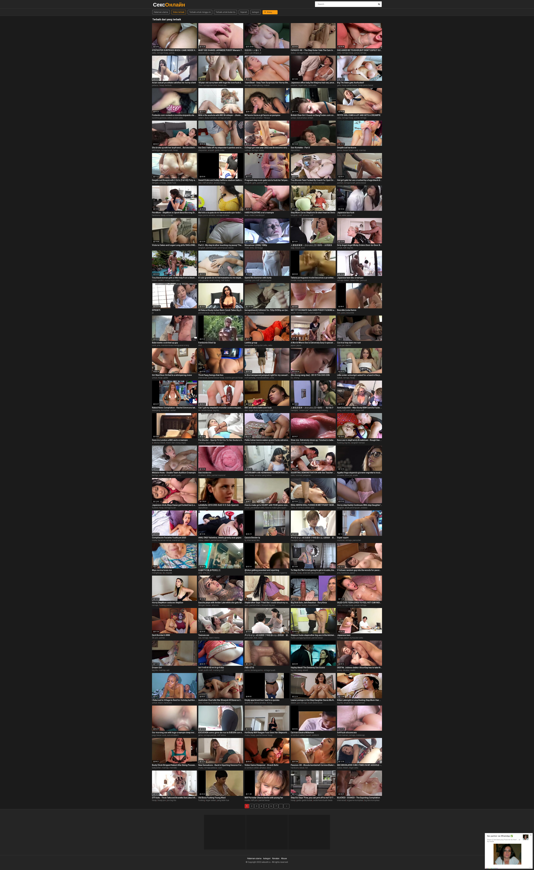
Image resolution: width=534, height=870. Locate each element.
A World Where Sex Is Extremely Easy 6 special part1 (313, 343)
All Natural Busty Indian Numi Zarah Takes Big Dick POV (220, 310)
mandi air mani (178, 540)
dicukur (346, 670)
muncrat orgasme (279, 573)
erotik (247, 313)
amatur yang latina (263, 475)
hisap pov (162, 800)
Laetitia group (251, 343)
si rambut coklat (303, 508)
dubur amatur (211, 118)
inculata (340, 475)
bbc (258, 540)
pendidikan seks (257, 508)
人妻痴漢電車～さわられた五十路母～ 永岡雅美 (311, 245)
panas (172, 53)
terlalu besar (206, 410)
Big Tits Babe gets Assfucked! (350, 83)
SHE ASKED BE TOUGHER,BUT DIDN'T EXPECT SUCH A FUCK (359, 50)
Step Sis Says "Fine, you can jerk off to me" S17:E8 (313, 798)
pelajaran (307, 475)
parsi (343, 313)
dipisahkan (295, 150)
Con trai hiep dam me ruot (349, 343)
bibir (298, 443)
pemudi (363, 280)
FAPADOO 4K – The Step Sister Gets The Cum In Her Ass (313, 50)
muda (247, 800)
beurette (350, 313)
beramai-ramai (164, 540)
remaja (248, 85)
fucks (293, 638)
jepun (247, 53)
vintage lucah (269, 670)
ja (153, 313)
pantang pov (265, 280)
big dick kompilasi (372, 800)
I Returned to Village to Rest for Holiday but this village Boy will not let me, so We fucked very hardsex (174, 700)
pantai (162, 638)
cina (204, 573)
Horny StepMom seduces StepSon (167, 602)
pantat (340, 183)
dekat (293, 443)
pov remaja (302, 703)
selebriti (315, 735)
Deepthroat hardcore (346, 148)
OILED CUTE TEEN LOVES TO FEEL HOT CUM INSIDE (359, 602)
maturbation (313, 605)
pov (156, 638)
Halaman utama (161, 12)
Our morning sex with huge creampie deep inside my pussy (174, 732)
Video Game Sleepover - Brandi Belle (261, 765)
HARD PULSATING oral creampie (259, 212)
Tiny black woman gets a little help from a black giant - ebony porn (174, 278)
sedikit (161, 280)
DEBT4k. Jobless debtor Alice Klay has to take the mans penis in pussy (359, 667)
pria (158, 345)
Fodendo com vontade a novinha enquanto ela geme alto (174, 115)
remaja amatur (224, 118)
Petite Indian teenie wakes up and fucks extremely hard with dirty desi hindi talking (267, 440)
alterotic (215, 605)
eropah (211, 150)
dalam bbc (354, 280)
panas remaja (360, 53)
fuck (339, 215)
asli (167, 670)
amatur (259, 118)
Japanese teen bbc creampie (350, 278)
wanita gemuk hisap (234, 378)
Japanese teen (343, 635)
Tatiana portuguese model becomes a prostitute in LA (313, 278)
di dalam (202, 475)
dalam (201, 118)
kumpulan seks (260, 345)
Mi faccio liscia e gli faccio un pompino (262, 115)
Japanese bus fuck (345, 212)
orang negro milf (266, 410)
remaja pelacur (210, 768)
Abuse (284, 858)
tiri (199, 410)
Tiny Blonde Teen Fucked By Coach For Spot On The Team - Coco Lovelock (313, 180)
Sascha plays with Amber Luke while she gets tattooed (220, 602)
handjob (294, 410)
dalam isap (210, 443)
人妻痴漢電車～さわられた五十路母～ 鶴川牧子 (312, 408)
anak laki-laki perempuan (314, 573)
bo (292, 378)
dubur (293, 53)
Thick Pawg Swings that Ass (210, 375)
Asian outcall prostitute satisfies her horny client (174, 83)
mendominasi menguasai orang (175, 345)
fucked (155, 508)
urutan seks (178, 118)
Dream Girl (157, 667)
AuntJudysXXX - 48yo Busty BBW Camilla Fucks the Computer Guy (359, 408)
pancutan (357, 540)
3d (153, 638)
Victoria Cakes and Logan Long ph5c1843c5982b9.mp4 (174, 245)
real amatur (302, 118)
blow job (348, 475)
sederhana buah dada (322, 800)
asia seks (312, 85)
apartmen (249, 703)
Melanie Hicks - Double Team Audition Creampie (174, 473)
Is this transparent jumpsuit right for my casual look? (267, 375)
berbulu (168, 85)
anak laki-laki (164, 475)
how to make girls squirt (275, 508)
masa (211, 53)
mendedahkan (262, 378)
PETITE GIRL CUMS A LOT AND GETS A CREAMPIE (358, 115)
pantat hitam (255, 605)
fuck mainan (342, 735)
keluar (293, 573)
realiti (352, 670)
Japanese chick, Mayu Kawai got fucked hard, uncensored (174, 505)
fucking (340, 443)
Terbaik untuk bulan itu (225, 12)
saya (200, 215)
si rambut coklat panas (221, 703)
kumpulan (249, 345)
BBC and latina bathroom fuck (258, 408)
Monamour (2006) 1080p (256, 245)
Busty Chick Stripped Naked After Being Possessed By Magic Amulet (174, 765)
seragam (220, 443)
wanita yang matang (319, 410)
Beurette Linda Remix (346, 310)
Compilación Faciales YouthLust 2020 (169, 537)
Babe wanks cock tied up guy (165, 343)
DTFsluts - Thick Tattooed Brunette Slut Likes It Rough (174, 798)
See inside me (204, 473)
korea (252, 313)
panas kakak (314, 53)
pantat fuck (262, 183)
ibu (164, 573)
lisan (247, 215)
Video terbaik (178, 12)
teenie (247, 443)
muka (261, 150)
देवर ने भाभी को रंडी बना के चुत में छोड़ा (211, 667)
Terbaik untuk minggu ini (200, 12)
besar (297, 248)
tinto (252, 248)
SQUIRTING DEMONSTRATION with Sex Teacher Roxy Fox (313, 473)
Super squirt (342, 537)
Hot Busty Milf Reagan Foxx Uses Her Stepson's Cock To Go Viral (267, 732)
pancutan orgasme (262, 573)
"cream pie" (304, 410)
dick (255, 638)
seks (154, 53)
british (310, 118)
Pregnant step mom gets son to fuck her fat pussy (267, 180)
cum (247, 475)
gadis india (219, 150)
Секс (160, 4)
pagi (154, 735)
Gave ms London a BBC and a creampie (170, 440)
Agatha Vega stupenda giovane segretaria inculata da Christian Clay (359, 473)
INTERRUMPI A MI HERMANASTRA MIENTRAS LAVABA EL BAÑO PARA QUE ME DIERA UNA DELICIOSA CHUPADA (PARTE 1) (267, 473)
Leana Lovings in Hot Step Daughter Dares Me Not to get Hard (313, 700)
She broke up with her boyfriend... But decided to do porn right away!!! (174, 148)
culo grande (203, 280)
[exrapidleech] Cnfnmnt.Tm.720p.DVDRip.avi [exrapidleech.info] (267, 310)
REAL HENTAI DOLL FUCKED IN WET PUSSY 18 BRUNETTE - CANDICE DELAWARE (313, 505)
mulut (252, 215)
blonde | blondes (305, 183)
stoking (201, 443)
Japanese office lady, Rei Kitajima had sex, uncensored (313, 83)
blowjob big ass (268, 605)
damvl (348, 345)
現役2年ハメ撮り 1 (253, 50)
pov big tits (171, 800)
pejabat (294, 85)
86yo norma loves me (162, 570)
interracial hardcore (311, 280)
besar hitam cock (350, 150)
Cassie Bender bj (252, 537)
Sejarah (243, 12)
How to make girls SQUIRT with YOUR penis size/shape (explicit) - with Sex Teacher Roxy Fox (267, 505)
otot (200, 345)
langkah (248, 183)
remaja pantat (210, 735)
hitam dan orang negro (176, 443)
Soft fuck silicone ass (347, 732)
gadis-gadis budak (304, 800)
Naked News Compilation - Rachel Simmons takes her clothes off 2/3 (174, 408)
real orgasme (315, 313)
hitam (154, 280)
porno (339, 150)
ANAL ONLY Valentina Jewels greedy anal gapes (219, 537)
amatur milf (308, 215)
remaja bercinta (210, 85)
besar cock (161, 735)
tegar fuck (253, 410)
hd (306, 768)
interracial (202, 378)
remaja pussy (307, 443)
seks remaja (250, 118)
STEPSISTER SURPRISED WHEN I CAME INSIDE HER (174, 50)
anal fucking (214, 280)
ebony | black (159, 443)
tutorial (299, 475)
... (281, 806)
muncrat (341, 540)
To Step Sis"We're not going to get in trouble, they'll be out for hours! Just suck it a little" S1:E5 (313, 570)
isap (292, 248)
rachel (173, 410)
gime (200, 735)
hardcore (156, 215)
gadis (165, 378)
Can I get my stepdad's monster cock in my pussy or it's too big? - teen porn (220, 408)
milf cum (346, 410)
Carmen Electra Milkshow (302, 732)
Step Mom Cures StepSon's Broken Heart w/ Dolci (313, 212)
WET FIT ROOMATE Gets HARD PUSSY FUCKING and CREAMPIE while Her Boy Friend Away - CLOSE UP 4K (313, 310)
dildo (209, 475)
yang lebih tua (223, 800)
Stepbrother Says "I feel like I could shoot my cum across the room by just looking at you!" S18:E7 (267, 602)
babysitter (156, 768)
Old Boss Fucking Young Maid (212, 798)
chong (296, 378)
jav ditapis (254, 53)
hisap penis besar (349, 85)
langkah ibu (349, 703)
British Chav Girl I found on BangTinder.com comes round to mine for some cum (313, 115)
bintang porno (257, 670)
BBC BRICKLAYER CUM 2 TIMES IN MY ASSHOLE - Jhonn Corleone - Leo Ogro (359, 765)
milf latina (221, 735)
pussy (339, 670)
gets (339, 85)
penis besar (361, 183)
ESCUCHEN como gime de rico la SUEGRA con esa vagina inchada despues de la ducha (220, 732)
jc (260, 53)
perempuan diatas (225, 248)
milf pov (254, 800)
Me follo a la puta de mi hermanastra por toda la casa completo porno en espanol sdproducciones (220, 212)
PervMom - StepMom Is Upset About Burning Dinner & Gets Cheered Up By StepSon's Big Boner (174, 212)
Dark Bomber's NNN (161, 635)
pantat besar (204, 313)
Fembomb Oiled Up (207, 343)
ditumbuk (249, 573)
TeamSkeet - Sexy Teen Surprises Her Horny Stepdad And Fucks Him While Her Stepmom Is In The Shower (267, 83)
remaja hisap (162, 53)
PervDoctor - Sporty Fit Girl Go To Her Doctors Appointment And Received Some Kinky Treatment (220, 440)
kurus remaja (318, 183)
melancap (360, 735)
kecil (269, 768)
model (293, 280)
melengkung (257, 85)
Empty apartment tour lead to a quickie (262, 700)
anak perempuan (352, 508)
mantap (362, 150)
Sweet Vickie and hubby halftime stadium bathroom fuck (220, 180)
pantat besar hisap (216, 378)
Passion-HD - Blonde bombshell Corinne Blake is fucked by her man (313, 765)
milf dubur (225, 280)
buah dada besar (315, 703)
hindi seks (269, 443)
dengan (155, 183)
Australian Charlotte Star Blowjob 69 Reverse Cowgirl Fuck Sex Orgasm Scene (220, 700)
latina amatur (260, 703)
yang (339, 410)
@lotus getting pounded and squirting (262, 570)
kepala (169, 573)
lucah (293, 313)
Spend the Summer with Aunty (258, 278)
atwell (305, 670)
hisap (161, 85)
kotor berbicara (257, 443)
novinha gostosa (159, 118)
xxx (199, 638)
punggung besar (303, 638)
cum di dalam (173, 735)
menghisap (309, 540)
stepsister (202, 150)
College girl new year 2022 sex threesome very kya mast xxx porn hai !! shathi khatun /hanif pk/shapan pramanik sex (267, 148)
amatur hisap (219, 183)
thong (269, 703)
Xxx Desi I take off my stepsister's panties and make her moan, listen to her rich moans (220, 148)
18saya (267, 118)
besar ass (222, 85)
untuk (217, 53)
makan (267, 85)
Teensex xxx (203, 635)
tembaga (259, 248)
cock (154, 345)
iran (338, 313)
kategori (255, 12)
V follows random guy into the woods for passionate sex (359, 570)
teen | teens (214, 638)
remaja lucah (166, 150)
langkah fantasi (358, 443)
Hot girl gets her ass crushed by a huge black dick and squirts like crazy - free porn (359, 180)
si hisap (163, 183)
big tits (350, 248)
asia (312, 508)
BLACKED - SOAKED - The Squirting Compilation (358, 798)
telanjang (156, 410)
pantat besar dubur (219, 540)
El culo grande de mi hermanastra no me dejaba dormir (220, 278)
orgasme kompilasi (355, 800)
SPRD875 (156, 310)
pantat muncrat (218, 475)
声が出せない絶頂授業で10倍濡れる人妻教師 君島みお (313, 537)
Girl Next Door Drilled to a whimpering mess (172, 375)
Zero (200, 85)
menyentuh (360, 703)
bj (245, 540)
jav (343, 345)
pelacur (155, 85)
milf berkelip (250, 378)
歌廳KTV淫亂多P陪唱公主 (209, 570)
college (248, 150)
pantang (260, 313)
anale (355, 475)
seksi (169, 118)
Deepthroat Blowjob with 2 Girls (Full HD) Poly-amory (174, 180)
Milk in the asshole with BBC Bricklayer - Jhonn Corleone (220, 115)
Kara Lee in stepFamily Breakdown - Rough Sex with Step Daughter (359, 440)
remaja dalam (343, 280)
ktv (208, 573)
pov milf (255, 280)
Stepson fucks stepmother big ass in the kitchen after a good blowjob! (313, 635)
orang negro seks (172, 280)
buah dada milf (357, 410)
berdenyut (259, 215)
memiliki (173, 768)
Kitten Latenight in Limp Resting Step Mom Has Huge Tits (359, 700)
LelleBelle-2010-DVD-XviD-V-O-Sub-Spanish (218, 505)
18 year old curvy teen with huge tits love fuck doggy (220, 83)
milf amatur (207, 183)
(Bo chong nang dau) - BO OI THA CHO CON (310, 375)
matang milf (218, 670)
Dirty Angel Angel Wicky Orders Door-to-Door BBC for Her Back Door (359, 245)
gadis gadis (176, 475)
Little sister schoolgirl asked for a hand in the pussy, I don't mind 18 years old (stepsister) (359, 375)
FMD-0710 (249, 667)
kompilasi (165, 410)
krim (303, 248)
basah (308, 735)
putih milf (208, 670)
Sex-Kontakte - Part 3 (300, 148)
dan (200, 183)
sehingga (156, 150)
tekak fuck (171, 183)
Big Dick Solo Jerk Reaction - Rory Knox (309, 602)
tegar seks (302, 85)
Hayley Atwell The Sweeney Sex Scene (308, 667)
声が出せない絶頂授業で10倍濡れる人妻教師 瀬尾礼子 (267, 635)
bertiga (255, 150)
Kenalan (275, 858)
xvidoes (364, 508)
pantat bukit (211, 248)
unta (272, 378)
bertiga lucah (170, 508)
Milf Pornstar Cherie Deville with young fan (264, 798)
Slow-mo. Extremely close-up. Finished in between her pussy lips (313, 440)
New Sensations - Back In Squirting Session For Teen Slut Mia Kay (220, 765)
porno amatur (209, 215)
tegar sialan (211, 800)
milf (300, 215)
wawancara (203, 53)
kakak (339, 378)
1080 (247, 248)
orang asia (220, 313)
